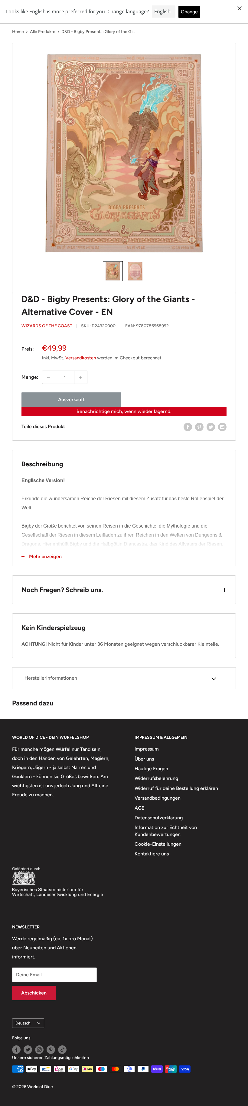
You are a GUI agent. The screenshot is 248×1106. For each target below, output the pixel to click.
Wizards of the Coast (46, 325)
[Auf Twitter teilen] (211, 426)
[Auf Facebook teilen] (188, 426)
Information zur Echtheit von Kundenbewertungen (166, 831)
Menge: (29, 377)
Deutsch (23, 1023)
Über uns (144, 759)
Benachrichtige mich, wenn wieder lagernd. (124, 411)
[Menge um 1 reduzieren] (48, 377)
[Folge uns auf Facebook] (16, 1049)
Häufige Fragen (151, 768)
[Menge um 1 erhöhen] (80, 377)
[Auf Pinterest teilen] (199, 426)
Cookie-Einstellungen (158, 844)
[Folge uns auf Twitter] (28, 1049)
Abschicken (34, 993)
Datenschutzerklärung (159, 818)
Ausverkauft (71, 399)
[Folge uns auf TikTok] (62, 1049)
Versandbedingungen (158, 798)
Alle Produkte (42, 31)
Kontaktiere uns (152, 854)
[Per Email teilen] (222, 426)
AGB (140, 808)
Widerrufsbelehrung (156, 778)
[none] (113, 271)
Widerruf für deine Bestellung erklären (176, 788)
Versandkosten (80, 358)
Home (18, 31)
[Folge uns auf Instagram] (39, 1049)
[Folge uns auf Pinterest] (51, 1049)
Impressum (147, 749)
